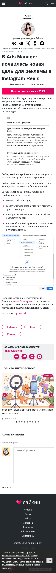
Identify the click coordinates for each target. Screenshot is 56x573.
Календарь (28, 527)
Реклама (11, 334)
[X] (28, 43)
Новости (28, 510)
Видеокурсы (28, 536)
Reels (32, 327)
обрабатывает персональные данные (19, 555)
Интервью (28, 523)
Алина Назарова (28, 17)
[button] (16, 422)
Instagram (12, 327)
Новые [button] (5, 487)
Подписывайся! (12, 350)
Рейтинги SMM (28, 531)
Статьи (28, 514)
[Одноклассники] (35, 43)
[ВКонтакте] (14, 43)
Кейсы (28, 518)
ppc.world (20, 313)
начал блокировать (24, 301)
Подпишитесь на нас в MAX (28, 91)
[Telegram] (21, 43)
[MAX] (42, 43)
